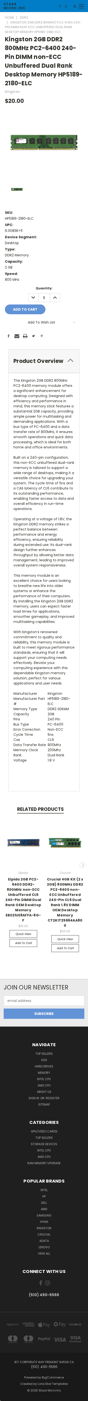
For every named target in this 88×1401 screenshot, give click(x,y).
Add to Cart (23, 943)
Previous (5, 865)
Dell (44, 1203)
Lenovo (44, 1247)
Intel (44, 1190)
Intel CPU (44, 1079)
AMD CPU (44, 1085)
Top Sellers (44, 1054)
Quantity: (44, 288)
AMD (44, 1209)
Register (52, 1098)
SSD (44, 1060)
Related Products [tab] (40, 809)
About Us (44, 1092)
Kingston (44, 1228)
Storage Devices (44, 1144)
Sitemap (44, 1104)
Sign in (34, 1098)
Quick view (23, 934)
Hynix (44, 1222)
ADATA (44, 1241)
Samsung (44, 1215)
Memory (44, 1073)
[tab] (44, 361)
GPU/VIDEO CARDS (44, 1131)
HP (44, 1196)
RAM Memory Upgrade (44, 1163)
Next (82, 865)
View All (44, 1253)
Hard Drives (44, 1066)
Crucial (44, 1234)
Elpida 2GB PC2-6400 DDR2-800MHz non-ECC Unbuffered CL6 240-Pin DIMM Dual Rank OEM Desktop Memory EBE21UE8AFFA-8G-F (23, 900)
